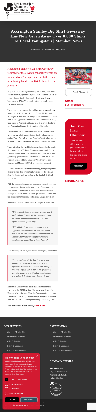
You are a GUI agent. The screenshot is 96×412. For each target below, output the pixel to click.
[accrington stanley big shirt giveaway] (78, 67)
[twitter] (64, 405)
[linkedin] (69, 405)
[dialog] (21, 381)
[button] (21, 405)
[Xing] (89, 186)
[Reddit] (78, 186)
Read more (20, 374)
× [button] (37, 356)
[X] (73, 186)
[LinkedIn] (84, 186)
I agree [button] (12, 400)
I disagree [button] (29, 400)
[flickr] (78, 405)
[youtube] (82, 405)
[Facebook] (67, 186)
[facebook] (73, 405)
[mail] (91, 405)
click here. (40, 305)
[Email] (67, 191)
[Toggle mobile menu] (91, 3)
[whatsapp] (87, 405)
